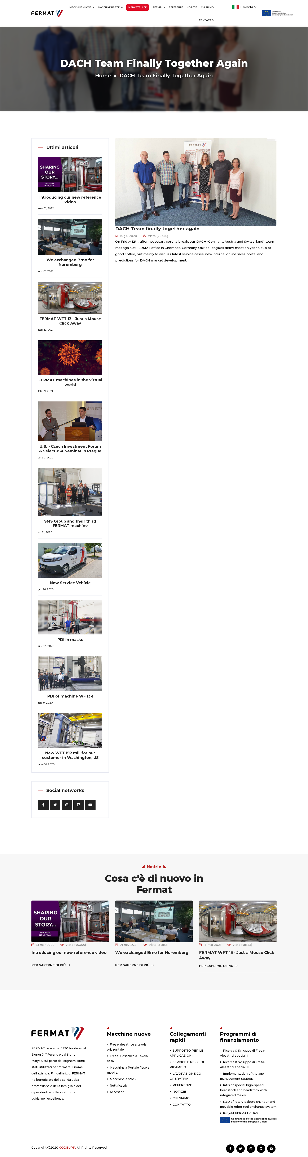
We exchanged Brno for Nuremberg (70, 262)
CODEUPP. (67, 1147)
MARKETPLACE (137, 7)
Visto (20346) (158, 236)
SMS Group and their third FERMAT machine (70, 523)
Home (103, 75)
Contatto (206, 20)
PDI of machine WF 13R (70, 696)
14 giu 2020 (128, 236)
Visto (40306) (76, 945)
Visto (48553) (242, 945)
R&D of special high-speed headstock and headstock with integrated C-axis (243, 1090)
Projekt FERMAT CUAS (240, 1113)
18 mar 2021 (212, 945)
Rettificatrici (118, 1085)
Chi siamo (207, 7)
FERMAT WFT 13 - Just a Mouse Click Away (70, 321)
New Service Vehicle (70, 583)
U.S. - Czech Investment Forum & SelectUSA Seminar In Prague (70, 448)
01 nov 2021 (128, 945)
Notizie (192, 7)
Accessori (116, 1092)
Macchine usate (109, 7)
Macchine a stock (122, 1079)
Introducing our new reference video (70, 199)
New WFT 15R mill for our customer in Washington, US (70, 755)
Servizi (158, 7)
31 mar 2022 (45, 945)
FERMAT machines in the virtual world (70, 382)
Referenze (176, 7)
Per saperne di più (49, 965)
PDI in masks (70, 639)
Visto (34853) (158, 945)
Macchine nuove (81, 7)
